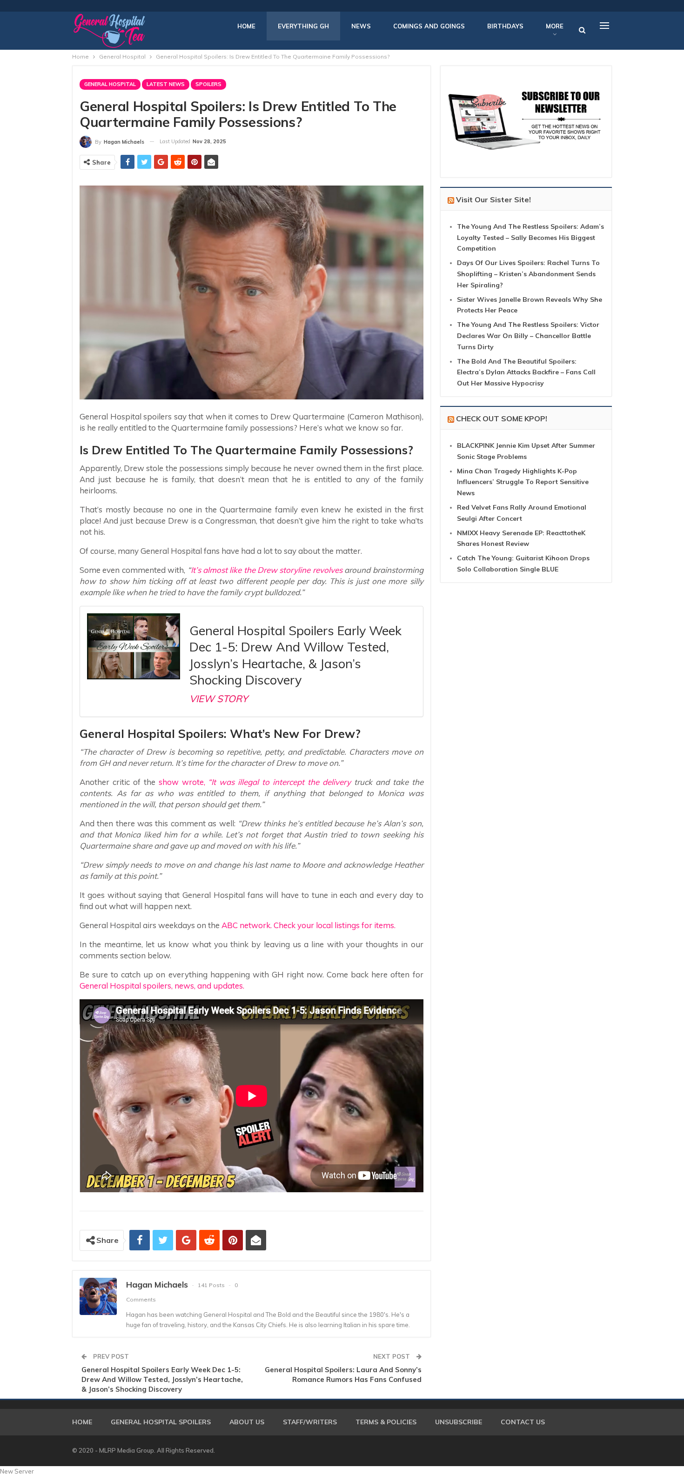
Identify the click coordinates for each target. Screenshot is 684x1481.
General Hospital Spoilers (161, 1422)
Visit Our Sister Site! (493, 199)
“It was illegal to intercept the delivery (278, 782)
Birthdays (505, 26)
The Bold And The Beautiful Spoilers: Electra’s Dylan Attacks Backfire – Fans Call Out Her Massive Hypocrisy (526, 372)
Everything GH (303, 26)
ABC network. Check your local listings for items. (308, 925)
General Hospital (110, 84)
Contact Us (523, 1422)
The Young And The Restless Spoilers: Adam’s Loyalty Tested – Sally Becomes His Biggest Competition (530, 237)
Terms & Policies (385, 1422)
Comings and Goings (429, 26)
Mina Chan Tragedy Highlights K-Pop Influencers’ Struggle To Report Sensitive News (523, 482)
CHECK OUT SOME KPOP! (501, 418)
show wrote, (182, 782)
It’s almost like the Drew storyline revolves (266, 570)
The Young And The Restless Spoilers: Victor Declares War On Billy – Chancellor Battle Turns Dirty (528, 335)
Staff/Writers (310, 1422)
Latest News (166, 84)
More (554, 26)
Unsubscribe (458, 1422)
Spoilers (208, 84)
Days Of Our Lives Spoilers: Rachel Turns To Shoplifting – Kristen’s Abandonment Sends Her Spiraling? (528, 274)
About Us (246, 1422)
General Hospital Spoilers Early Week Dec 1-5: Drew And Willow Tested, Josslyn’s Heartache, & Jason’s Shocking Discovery (162, 1379)
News (361, 26)
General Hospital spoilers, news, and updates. (162, 985)
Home (246, 26)
